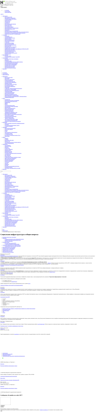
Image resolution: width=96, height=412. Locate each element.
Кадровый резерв (8, 60)
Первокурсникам (8, 38)
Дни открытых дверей (9, 185)
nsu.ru (29, 283)
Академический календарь (10, 81)
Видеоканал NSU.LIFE (9, 140)
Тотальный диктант (8, 133)
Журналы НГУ (7, 107)
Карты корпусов (8, 45)
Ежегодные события (9, 129)
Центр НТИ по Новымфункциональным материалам (10, 116)
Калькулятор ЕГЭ (8, 183)
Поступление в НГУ (9, 77)
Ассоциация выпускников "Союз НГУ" (12, 56)
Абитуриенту (5, 16)
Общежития (7, 188)
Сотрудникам (7, 11)
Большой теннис (6, 310)
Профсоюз (7, 164)
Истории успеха (8, 55)
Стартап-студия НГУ (9, 126)
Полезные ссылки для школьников (11, 189)
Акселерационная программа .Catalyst (12, 125)
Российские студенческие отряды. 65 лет (12, 135)
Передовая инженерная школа (10, 113)
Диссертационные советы (10, 105)
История (6, 165)
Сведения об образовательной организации (13, 153)
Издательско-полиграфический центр (12, 166)
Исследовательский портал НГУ (11, 101)
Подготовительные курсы (10, 187)
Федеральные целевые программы (11, 106)
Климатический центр (9, 110)
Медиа (4, 137)
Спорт (6, 131)
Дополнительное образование (10, 82)
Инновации (5, 122)
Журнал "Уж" (7, 141)
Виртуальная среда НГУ (9, 43)
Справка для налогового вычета (11, 52)
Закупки (6, 163)
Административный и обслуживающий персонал (14, 239)
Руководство (7, 148)
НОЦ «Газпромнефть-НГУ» (10, 108)
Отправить (2, 405)
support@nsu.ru (52, 271)
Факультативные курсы (9, 51)
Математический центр (9, 109)
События (6, 139)
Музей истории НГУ (9, 161)
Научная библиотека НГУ (10, 39)
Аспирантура (7, 99)
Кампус (6, 130)
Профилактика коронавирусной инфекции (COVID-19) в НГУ (17, 48)
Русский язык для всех (9, 85)
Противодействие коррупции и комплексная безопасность (14, 356)
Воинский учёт (8, 53)
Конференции (7, 102)
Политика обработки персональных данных (8, 365)
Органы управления (9, 149)
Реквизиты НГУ (8, 150)
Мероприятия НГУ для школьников (11, 95)
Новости (6, 138)
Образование (5, 76)
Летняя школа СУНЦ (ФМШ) (10, 89)
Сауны (4, 312)
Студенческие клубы (9, 134)
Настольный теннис (6, 309)
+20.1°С (1, 14)
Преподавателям (8, 12)
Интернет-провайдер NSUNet (10, 44)
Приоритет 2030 (8, 146)
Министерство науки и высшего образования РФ (9, 380)
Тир (3, 311)
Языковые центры (8, 83)
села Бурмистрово (41, 324)
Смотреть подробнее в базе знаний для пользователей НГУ (11, 285)
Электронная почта (8, 36)
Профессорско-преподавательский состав (13, 240)
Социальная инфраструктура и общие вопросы (14, 61)
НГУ (3, 229)
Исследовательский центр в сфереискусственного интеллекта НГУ (11, 120)
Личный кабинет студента (10, 37)
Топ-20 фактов (7, 145)
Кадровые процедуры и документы (11, 58)
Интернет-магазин (8, 152)
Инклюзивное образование (10, 86)
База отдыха (7, 136)
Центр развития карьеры (9, 40)
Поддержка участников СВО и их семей (12, 168)
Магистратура (7, 179)
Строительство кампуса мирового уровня (13, 157)
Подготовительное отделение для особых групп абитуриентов (17, 190)
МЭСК (6, 104)
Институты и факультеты (9, 79)
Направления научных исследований (12, 100)
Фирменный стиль (8, 151)
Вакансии (7, 59)
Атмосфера (5, 127)
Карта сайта (2, 378)
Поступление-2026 (8, 17)
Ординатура (7, 181)
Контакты (4, 169)
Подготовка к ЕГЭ (8, 184)
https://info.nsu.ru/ (9, 272)
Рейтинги (7, 147)
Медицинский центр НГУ (10, 49)
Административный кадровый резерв (12, 244)
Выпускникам (5, 54)
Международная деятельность (10, 158)
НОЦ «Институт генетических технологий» (13, 114)
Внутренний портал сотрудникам (11, 62)
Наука (4, 98)
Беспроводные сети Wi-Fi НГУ (10, 46)
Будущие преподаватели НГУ (10, 243)
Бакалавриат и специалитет (10, 176)
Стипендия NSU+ (8, 178)
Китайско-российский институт (11, 94)
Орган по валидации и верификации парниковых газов (11, 112)
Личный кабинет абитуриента (10, 177)
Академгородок (8, 154)
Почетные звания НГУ (9, 160)
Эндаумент (7, 162)
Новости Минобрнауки (9, 143)
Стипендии (7, 41)
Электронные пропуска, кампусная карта (13, 246)
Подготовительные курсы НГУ (11, 84)
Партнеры (4, 68)
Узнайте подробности (44, 409)
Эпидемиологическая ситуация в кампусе (13, 142)
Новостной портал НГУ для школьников (12, 192)
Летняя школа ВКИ (8, 91)
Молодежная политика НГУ (10, 128)
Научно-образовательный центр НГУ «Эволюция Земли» (16, 96)
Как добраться (7, 155)
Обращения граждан (6, 355)
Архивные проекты (8, 167)
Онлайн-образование (9, 80)
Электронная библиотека (9, 92)
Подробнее (2, 269)
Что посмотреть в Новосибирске (11, 132)
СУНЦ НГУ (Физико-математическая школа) (13, 88)
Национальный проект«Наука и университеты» (9, 118)
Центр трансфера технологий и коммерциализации (14, 123)
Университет (5, 144)
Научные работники (9, 241)
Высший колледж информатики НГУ (12, 90)
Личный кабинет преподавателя (11, 63)
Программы (7, 78)
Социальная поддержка (9, 42)
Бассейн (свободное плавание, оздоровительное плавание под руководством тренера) (19, 308)
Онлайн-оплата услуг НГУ (10, 47)
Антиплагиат (5, 353)
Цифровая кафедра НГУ (9, 97)
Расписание (7, 87)
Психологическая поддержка (10, 50)
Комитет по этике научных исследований (13, 121)
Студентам (7, 10)
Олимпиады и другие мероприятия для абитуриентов (15, 191)
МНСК (6, 103)
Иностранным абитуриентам (10, 182)
